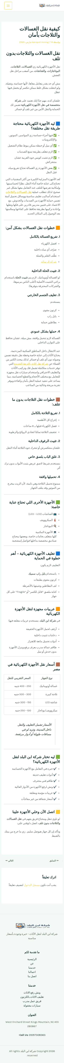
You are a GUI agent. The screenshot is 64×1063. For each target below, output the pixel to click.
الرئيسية (32, 959)
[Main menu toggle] (8, 6)
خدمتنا (32, 967)
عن (32, 963)
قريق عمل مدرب (32, 1001)
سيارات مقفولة (32, 1005)
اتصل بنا (32, 976)
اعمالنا (32, 972)
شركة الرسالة (49, 261)
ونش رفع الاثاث (32, 992)
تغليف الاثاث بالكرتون (32, 996)
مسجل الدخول (32, 885)
